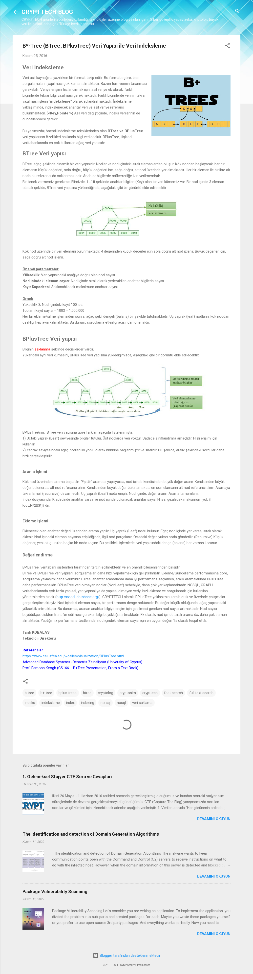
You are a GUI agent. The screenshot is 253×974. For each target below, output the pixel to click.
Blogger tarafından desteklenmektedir (129, 955)
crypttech (150, 693)
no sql (105, 702)
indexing (87, 702)
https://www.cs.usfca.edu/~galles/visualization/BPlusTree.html (73, 656)
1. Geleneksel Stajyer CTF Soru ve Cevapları (67, 776)
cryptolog (105, 693)
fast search (173, 693)
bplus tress (68, 693)
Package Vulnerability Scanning (54, 891)
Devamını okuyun (214, 819)
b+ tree (46, 693)
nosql (121, 702)
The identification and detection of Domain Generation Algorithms (90, 834)
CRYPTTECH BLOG (47, 11)
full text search (201, 693)
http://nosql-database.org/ (78, 597)
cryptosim (128, 693)
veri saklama (142, 702)
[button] (228, 46)
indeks (30, 702)
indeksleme (51, 702)
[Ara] (237, 11)
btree (87, 693)
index (70, 702)
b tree (29, 693)
